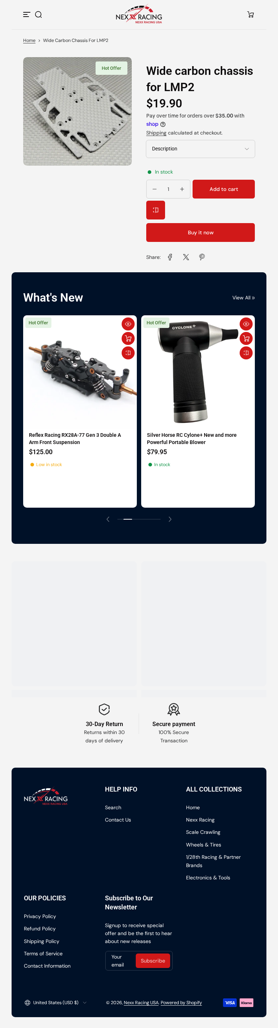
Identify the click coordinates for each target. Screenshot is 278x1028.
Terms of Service (43, 953)
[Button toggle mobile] (27, 14)
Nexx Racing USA (141, 1003)
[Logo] (139, 14)
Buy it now (201, 232)
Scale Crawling (203, 832)
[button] (38, 14)
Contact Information (47, 966)
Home (29, 40)
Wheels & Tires (203, 844)
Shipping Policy (41, 941)
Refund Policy (40, 928)
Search (113, 807)
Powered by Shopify (181, 1003)
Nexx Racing (200, 819)
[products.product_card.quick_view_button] (127, 323)
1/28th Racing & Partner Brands (213, 861)
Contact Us (118, 819)
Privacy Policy (40, 916)
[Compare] (155, 210)
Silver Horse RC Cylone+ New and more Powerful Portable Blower (191, 438)
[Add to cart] (127, 338)
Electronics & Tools (208, 877)
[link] (170, 257)
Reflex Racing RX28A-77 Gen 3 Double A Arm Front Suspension (74, 438)
